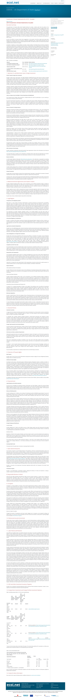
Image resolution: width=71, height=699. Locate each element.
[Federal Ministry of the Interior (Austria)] (38, 695)
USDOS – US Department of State (56, 34)
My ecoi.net (61, 3)
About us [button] (39, 3)
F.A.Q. (52, 686)
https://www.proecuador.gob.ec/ (26, 159)
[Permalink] (56, 28)
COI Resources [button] (46, 3)
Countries (32, 3)
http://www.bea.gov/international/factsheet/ (36, 69)
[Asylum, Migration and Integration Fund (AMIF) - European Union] (31, 695)
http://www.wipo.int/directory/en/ (13, 378)
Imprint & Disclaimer (54, 685)
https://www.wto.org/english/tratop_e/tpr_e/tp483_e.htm (16, 151)
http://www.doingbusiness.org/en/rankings (36, 64)
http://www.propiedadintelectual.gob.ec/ (40, 375)
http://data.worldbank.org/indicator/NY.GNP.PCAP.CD (38, 71)
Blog (52, 3)
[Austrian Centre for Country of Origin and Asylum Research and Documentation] (25, 695)
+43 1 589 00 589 (40, 686)
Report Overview (9, 21)
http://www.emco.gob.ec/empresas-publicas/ (17, 458)
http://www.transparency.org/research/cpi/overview (38, 63)
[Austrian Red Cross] (17, 695)
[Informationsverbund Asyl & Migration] (47, 695)
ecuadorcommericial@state (35, 675)
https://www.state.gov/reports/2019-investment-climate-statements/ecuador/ (57, 44)
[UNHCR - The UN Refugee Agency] (55, 695)
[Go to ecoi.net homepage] (13, 2)
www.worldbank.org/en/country (34, 609)
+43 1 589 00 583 (40, 685)
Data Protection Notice (55, 687)
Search (56, 3)
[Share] (54, 28)
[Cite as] (52, 28)
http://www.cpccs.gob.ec (17, 515)
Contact (52, 683)
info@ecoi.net (38, 687)
